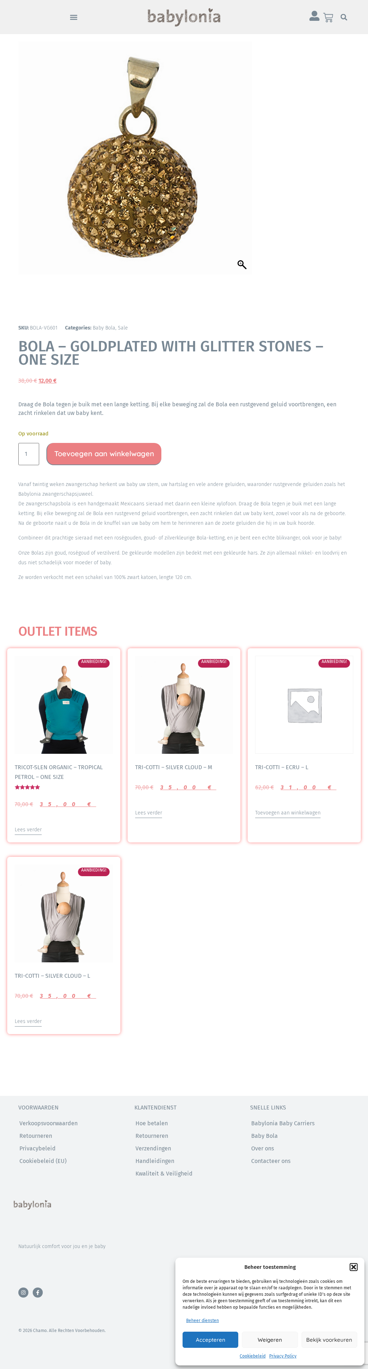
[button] (353, 1267)
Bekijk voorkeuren (329, 1339)
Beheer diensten (202, 1320)
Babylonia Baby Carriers (282, 1123)
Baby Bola (104, 328)
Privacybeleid (37, 1148)
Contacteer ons (270, 1161)
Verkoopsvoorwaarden (48, 1123)
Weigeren (270, 1339)
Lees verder (28, 830)
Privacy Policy (282, 1356)
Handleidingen (154, 1161)
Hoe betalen (151, 1123)
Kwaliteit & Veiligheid (164, 1173)
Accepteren (210, 1339)
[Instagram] (23, 1293)
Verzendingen (153, 1148)
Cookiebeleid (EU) (42, 1161)
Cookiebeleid (253, 1356)
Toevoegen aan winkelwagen (104, 453)
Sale (123, 328)
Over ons (262, 1148)
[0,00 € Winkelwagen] (328, 18)
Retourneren (151, 1135)
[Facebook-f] (38, 1293)
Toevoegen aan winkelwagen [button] (288, 813)
